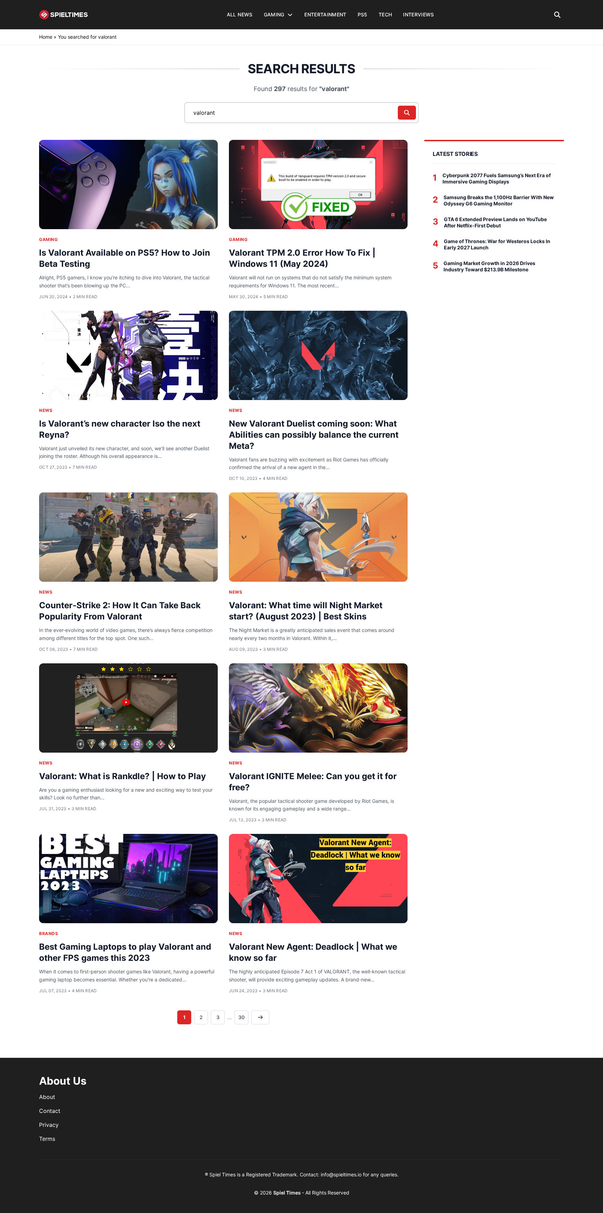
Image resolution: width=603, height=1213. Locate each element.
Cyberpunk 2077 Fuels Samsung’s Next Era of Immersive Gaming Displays (496, 178)
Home (45, 37)
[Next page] (260, 1017)
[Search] (557, 14)
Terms (47, 1138)
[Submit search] (407, 113)
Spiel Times (287, 1193)
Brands (48, 933)
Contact (49, 1110)
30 (241, 1017)
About (47, 1096)
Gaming (48, 239)
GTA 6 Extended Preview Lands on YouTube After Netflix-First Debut (495, 222)
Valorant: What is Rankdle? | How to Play (122, 776)
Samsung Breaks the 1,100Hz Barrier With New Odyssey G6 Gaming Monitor (499, 200)
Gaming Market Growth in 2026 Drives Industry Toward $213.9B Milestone (489, 266)
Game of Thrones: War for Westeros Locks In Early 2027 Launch (497, 244)
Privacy (49, 1124)
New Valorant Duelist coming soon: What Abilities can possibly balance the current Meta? (314, 435)
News (45, 410)
